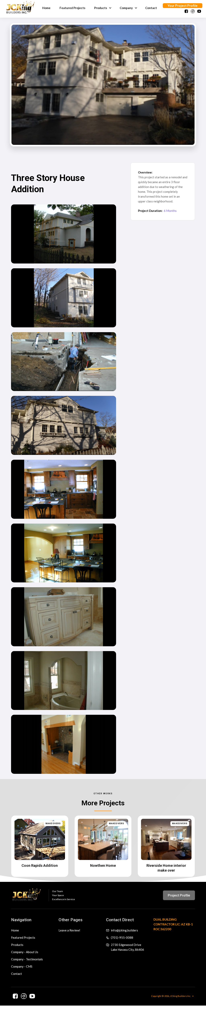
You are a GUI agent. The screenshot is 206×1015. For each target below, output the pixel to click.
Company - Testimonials (27, 959)
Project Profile (179, 895)
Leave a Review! (69, 930)
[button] (102, 8)
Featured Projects (72, 8)
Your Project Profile (183, 6)
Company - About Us (24, 952)
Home (46, 8)
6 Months (170, 210)
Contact (151, 8)
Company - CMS (21, 966)
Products (17, 945)
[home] (20, 8)
